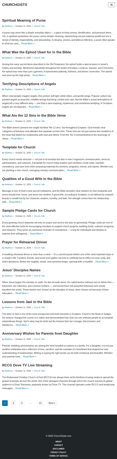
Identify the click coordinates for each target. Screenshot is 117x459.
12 (40, 403)
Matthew (9, 26)
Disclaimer (58, 449)
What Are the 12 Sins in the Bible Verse (34, 115)
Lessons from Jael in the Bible (27, 302)
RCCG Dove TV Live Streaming (27, 365)
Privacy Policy (58, 452)
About (58, 442)
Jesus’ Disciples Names (21, 270)
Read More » (28, 43)
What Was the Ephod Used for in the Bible (36, 52)
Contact (58, 445)
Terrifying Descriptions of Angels (29, 84)
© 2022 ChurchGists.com (58, 436)
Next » (52, 403)
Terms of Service (58, 456)
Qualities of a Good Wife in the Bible (32, 179)
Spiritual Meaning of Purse (24, 20)
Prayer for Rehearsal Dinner (24, 242)
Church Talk (39, 26)
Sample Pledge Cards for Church (29, 210)
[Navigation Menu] (111, 4)
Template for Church (18, 147)
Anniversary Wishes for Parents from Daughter (40, 333)
